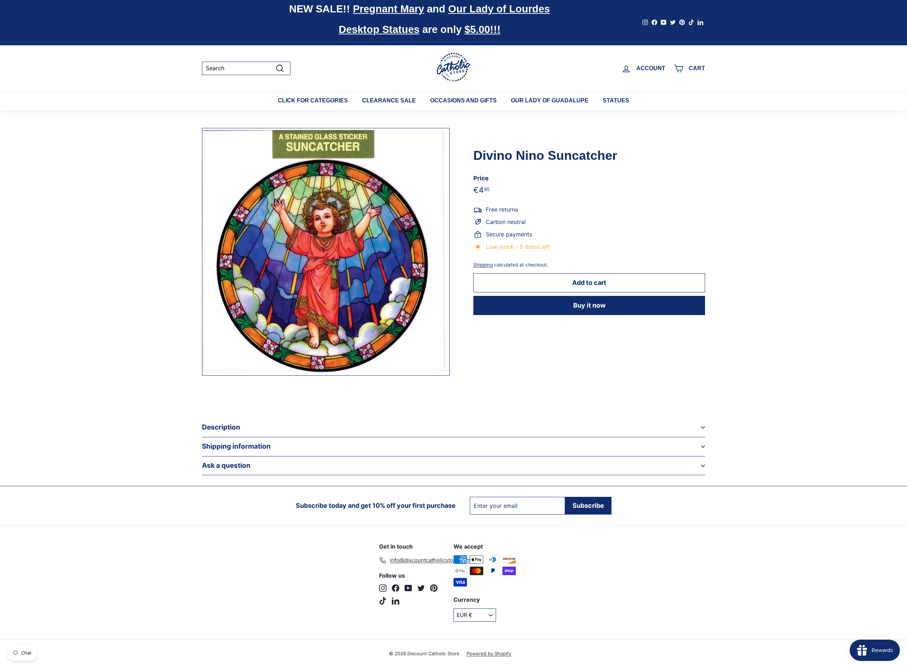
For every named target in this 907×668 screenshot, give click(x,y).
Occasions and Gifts (463, 100)
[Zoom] (325, 251)
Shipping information (236, 446)
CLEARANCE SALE (389, 100)
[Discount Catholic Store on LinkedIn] (395, 601)
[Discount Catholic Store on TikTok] (383, 601)
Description (221, 427)
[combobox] (246, 68)
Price (481, 177)
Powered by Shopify (489, 653)
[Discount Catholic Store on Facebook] (395, 588)
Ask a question (226, 465)
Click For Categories (313, 100)
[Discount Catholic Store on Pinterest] (434, 588)
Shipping (483, 265)
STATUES (616, 100)
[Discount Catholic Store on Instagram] (383, 588)
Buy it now (589, 305)
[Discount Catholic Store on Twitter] (421, 588)
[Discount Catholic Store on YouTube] (408, 588)
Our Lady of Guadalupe (549, 100)
